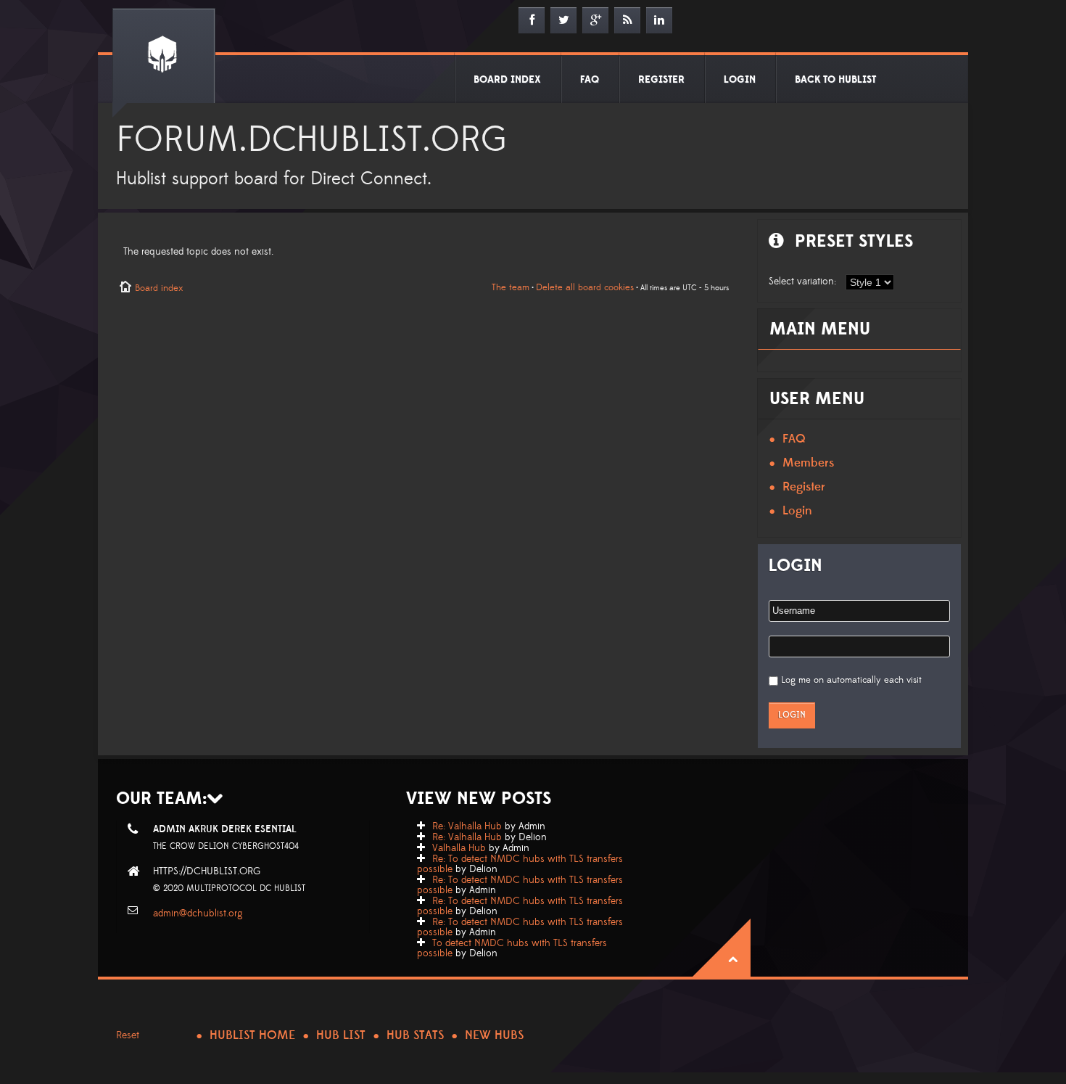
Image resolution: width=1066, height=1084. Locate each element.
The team (510, 287)
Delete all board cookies (585, 287)
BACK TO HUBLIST (835, 79)
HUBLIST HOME (252, 1035)
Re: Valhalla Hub (467, 826)
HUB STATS (415, 1035)
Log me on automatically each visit (851, 680)
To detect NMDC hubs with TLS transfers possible (512, 948)
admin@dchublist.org (198, 913)
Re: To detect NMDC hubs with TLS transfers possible (520, 864)
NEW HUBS (494, 1035)
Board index (159, 288)
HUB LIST (340, 1035)
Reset (127, 1035)
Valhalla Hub (459, 848)
